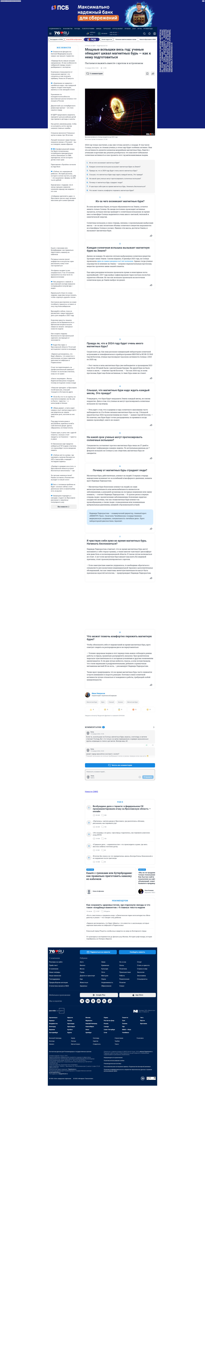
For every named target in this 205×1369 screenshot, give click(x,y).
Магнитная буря (92, 702)
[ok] (93, 1001)
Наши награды (54, 972)
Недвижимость (55, 28)
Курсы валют (118, 28)
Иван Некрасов (98, 693)
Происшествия (125, 972)
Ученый (111, 702)
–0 (152, 745)
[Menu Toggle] (50, 34)
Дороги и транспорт (87, 976)
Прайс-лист (53, 965)
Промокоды (148, 28)
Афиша (98, 28)
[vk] (87, 1001)
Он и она (122, 962)
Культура (104, 969)
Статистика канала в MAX (59, 986)
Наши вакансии (55, 976)
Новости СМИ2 (91, 791)
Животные (84, 982)
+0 (146, 745)
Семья (121, 986)
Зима (103, 962)
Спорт (139, 962)
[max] (99, 1001)
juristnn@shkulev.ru (54, 1072)
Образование (106, 986)
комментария (96, 74)
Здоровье (83, 986)
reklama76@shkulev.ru (146, 1051)
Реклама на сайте (55, 962)
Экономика (141, 976)
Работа (122, 976)
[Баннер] (92, 39)
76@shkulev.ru (72, 1069)
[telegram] (82, 1001)
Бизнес (82, 965)
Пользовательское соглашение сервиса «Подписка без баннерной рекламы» (127, 1066)
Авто (82, 962)
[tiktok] (110, 1001)
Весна (82, 969)
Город (82, 972)
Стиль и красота (143, 965)
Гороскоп (107, 28)
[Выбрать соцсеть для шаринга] (153, 73)
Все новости (64, 47)
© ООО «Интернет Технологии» (83, 1078)
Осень (121, 965)
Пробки (128, 28)
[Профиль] (154, 34)
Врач (102, 702)
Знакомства (68, 28)
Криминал (105, 965)
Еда (81, 979)
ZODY (134, 28)
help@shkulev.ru (63, 1074)
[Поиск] (144, 34)
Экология (140, 972)
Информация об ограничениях (113, 1057)
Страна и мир (142, 969)
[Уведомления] (149, 34)
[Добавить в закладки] (147, 73)
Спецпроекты (142, 979)
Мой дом (104, 976)
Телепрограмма (88, 28)
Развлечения (124, 979)
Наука (103, 979)
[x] (104, 1001)
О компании (53, 969)
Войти (92, 778)
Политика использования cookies (114, 1060)
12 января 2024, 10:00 (91, 68)
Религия (122, 982)
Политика (123, 969)
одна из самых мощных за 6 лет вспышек (115, 261)
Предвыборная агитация (58, 982)
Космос (120, 702)
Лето (103, 972)
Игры (140, 28)
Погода (77, 28)
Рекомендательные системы (112, 1063)
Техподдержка (54, 979)
